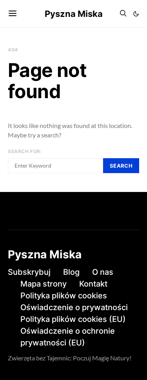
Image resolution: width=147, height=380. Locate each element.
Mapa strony (43, 284)
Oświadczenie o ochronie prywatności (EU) (67, 336)
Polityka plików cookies (63, 295)
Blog (71, 272)
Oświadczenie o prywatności (74, 307)
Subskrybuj (29, 272)
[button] (136, 14)
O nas (102, 272)
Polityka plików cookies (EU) (73, 319)
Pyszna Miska (74, 14)
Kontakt (93, 284)
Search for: (25, 151)
